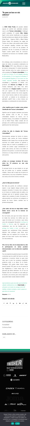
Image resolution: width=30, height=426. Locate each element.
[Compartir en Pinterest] (10, 303)
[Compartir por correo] (26, 303)
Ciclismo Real (6, 327)
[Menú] (24, 3)
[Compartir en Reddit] (22, 303)
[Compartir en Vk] (19, 303)
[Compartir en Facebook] (4, 303)
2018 (9, 294)
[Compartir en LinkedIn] (13, 303)
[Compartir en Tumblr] (16, 303)
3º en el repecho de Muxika (18, 76)
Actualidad (5, 324)
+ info (17, 423)
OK (12, 423)
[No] (28, 419)
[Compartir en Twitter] (7, 303)
